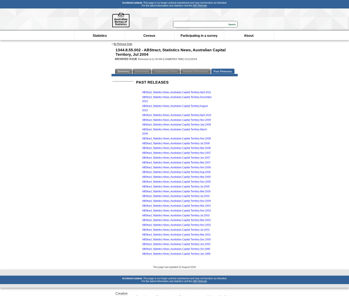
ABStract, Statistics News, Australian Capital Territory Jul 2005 (176, 186)
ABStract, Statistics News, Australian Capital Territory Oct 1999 (176, 249)
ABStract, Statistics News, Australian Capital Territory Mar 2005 (176, 191)
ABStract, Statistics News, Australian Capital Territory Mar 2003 (176, 220)
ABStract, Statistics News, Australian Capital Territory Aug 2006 (176, 172)
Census (149, 35)
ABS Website (200, 5)
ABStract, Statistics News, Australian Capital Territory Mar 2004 (176, 205)
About (248, 35)
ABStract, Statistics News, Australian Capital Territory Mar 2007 (176, 162)
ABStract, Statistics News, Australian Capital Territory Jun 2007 (176, 157)
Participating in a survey (199, 35)
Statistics (100, 35)
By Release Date (123, 44)
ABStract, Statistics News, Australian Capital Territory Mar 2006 (176, 176)
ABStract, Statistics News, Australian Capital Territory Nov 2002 (176, 225)
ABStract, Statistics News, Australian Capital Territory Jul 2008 (176, 143)
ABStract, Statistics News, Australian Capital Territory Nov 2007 (176, 152)
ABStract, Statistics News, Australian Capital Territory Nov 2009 (176, 120)
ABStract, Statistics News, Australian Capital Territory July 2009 (176, 124)
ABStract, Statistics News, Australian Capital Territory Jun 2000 (176, 244)
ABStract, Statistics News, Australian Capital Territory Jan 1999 (176, 253)
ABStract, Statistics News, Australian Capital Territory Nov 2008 (176, 138)
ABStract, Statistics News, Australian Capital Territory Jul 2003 (176, 215)
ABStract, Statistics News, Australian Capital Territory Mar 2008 (176, 148)
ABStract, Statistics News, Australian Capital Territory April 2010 (176, 115)
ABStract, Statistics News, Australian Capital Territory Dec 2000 (176, 239)
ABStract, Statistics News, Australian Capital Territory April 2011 (176, 92)
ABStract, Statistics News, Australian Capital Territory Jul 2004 (176, 196)
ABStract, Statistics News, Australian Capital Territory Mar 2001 (176, 234)
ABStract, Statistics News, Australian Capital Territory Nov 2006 (176, 167)
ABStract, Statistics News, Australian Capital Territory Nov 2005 (176, 181)
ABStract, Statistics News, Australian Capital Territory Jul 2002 (176, 229)
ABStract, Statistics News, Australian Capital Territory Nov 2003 (176, 210)
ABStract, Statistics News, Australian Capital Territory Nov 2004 (176, 200)
